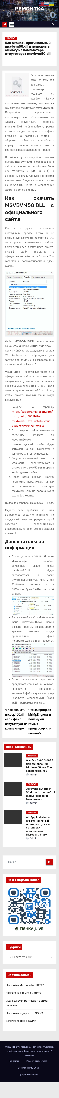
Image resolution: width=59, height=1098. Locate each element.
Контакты (14, 1060)
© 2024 (9, 1046)
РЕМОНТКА (29, 9)
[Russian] (46, 4)
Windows (11, 38)
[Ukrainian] (51, 4)
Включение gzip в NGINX (21, 1021)
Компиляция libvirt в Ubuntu (23, 993)
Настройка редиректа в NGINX (24, 1013)
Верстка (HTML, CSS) (28, 1067)
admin (33, 774)
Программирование (28, 1074)
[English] (41, 4)
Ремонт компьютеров (36, 1060)
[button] (53, 24)
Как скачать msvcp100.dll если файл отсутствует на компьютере (16, 719)
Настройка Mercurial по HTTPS (25, 985)
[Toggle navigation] (11, 24)
